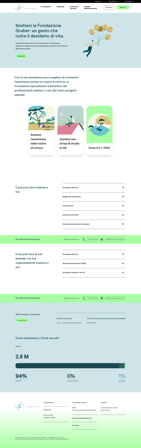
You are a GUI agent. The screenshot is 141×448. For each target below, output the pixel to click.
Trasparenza (52, 439)
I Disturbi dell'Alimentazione (82, 418)
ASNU (74, 408)
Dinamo (66, 439)
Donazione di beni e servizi (74, 272)
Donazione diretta (70, 188)
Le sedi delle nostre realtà (109, 408)
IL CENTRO (97, 1)
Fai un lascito (68, 206)
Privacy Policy (31, 439)
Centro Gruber (48, 415)
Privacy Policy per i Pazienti (41, 439)
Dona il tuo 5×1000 (71, 215)
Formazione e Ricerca (79, 402)
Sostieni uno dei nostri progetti (76, 224)
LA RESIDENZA (112, 1)
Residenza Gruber (49, 417)
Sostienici (75, 425)
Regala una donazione (72, 197)
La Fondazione (48, 402)
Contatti (104, 402)
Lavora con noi (105, 410)
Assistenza (47, 410)
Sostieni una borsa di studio (74, 263)
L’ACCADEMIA (128, 1)
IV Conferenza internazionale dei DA (84, 410)
